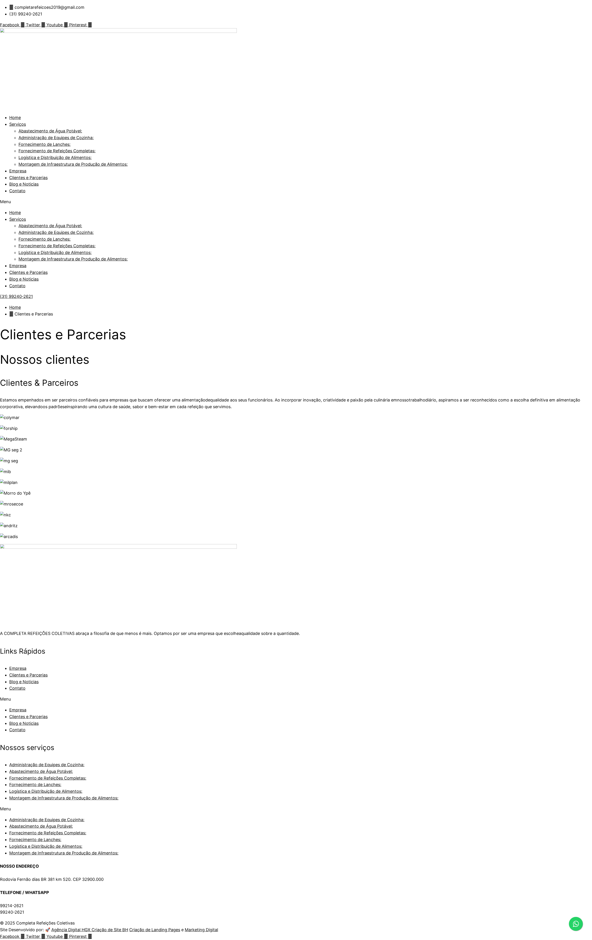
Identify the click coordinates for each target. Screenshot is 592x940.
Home (15, 117)
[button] (296, 202)
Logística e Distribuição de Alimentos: (55, 157)
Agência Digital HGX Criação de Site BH (89, 929)
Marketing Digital (201, 929)
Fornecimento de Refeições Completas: (57, 150)
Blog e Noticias (24, 184)
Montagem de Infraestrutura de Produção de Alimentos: (73, 164)
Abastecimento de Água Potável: (50, 131)
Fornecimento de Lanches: (44, 144)
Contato (17, 190)
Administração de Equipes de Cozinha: (56, 137)
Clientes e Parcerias (28, 177)
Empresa (17, 170)
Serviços (17, 124)
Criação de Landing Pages (154, 929)
